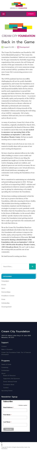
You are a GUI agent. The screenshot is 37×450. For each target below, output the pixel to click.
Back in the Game (18, 42)
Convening (4, 367)
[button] (32, 266)
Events (3, 285)
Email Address (8, 407)
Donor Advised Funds (10, 382)
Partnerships (5, 292)
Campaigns (5, 281)
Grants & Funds (6, 364)
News (3, 288)
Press (3, 299)
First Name (7, 415)
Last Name (7, 422)
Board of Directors (9, 376)
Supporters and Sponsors (11, 379)
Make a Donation (7, 349)
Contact (4, 346)
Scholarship (5, 303)
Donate (31, 14)
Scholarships (5, 370)
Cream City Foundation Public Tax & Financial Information (16, 353)
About (3, 373)
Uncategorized (24, 47)
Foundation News (8, 385)
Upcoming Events (7, 391)
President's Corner (7, 296)
